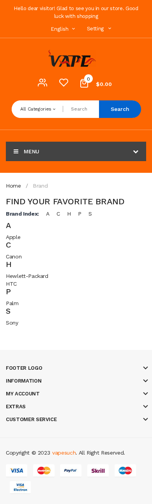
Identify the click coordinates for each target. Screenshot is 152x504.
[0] (63, 84)
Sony (12, 323)
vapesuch (64, 453)
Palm (12, 303)
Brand (40, 186)
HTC (11, 284)
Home (13, 186)
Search (120, 109)
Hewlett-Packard (27, 276)
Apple (13, 237)
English (60, 29)
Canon (13, 256)
